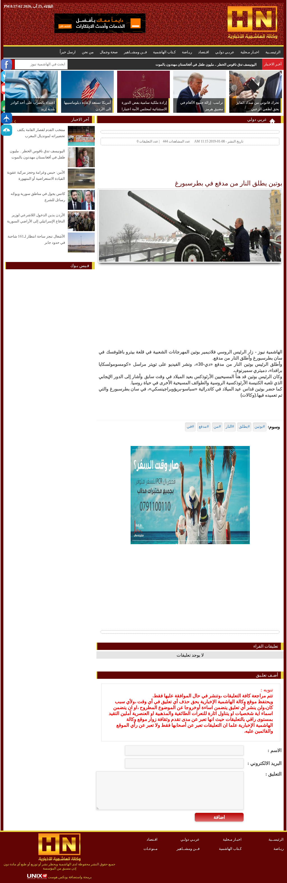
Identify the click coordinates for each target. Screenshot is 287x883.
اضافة (219, 817)
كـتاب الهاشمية (164, 52)
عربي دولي (257, 119)
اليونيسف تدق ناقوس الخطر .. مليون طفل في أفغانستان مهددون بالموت (206, 64)
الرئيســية (273, 52)
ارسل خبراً (68, 52)
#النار (230, 426)
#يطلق (244, 426)
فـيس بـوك (79, 265)
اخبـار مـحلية (249, 52)
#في (190, 426)
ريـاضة (187, 52)
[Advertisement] (180, 163)
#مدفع (204, 426)
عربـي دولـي (224, 52)
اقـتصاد (203, 52)
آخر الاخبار (80, 119)
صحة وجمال (109, 52)
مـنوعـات (151, 849)
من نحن (88, 52)
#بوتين (259, 426)
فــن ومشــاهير (135, 52)
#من (217, 426)
